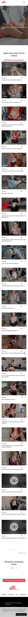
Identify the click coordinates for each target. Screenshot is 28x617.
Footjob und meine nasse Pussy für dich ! (13, 286)
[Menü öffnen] (24, 2)
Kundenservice (23, 594)
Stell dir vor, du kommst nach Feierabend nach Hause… (13, 376)
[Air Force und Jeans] (14, 182)
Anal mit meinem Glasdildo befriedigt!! (12, 491)
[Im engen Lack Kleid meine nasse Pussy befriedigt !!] (14, 411)
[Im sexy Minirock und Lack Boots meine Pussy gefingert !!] (14, 434)
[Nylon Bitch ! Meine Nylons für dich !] (14, 69)
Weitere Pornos (22, 553)
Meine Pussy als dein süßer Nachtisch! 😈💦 (14, 353)
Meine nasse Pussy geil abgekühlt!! (11, 102)
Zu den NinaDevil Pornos (14, 580)
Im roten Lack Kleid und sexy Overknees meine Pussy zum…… (13, 125)
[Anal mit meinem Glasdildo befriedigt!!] (14, 481)
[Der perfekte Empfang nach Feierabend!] (14, 160)
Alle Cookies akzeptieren (21, 614)
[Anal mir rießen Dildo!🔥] (14, 388)
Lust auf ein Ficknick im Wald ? (10, 263)
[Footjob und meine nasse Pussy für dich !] (14, 275)
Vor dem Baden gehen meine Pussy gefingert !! (14, 515)
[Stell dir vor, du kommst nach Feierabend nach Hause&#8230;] (14, 364)
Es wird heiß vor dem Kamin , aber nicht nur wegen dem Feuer (14, 240)
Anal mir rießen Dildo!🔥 (8, 399)
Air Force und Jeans (7, 193)
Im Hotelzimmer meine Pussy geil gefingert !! (14, 538)
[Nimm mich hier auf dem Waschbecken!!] (14, 458)
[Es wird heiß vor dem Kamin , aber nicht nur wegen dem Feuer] (14, 228)
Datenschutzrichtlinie (11, 611)
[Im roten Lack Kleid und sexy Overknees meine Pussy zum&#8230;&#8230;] (14, 114)
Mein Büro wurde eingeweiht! (10, 330)
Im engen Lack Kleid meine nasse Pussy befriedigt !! (13, 422)
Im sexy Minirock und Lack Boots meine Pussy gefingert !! (12, 446)
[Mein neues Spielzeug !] (14, 297)
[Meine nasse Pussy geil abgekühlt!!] (14, 91)
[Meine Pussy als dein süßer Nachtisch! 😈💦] (14, 342)
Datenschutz (11, 594)
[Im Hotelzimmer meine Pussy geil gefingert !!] (14, 527)
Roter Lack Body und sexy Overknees (12, 148)
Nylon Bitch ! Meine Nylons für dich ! (12, 80)
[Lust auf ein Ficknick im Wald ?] (14, 252)
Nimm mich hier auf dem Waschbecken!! (12, 469)
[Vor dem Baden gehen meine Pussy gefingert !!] (14, 503)
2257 (17, 594)
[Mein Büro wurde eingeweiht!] (14, 319)
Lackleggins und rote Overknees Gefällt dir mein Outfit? (14, 216)
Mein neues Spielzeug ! (8, 308)
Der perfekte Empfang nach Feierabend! (13, 171)
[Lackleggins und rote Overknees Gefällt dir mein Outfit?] (14, 205)
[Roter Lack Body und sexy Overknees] (14, 137)
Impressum (4, 594)
